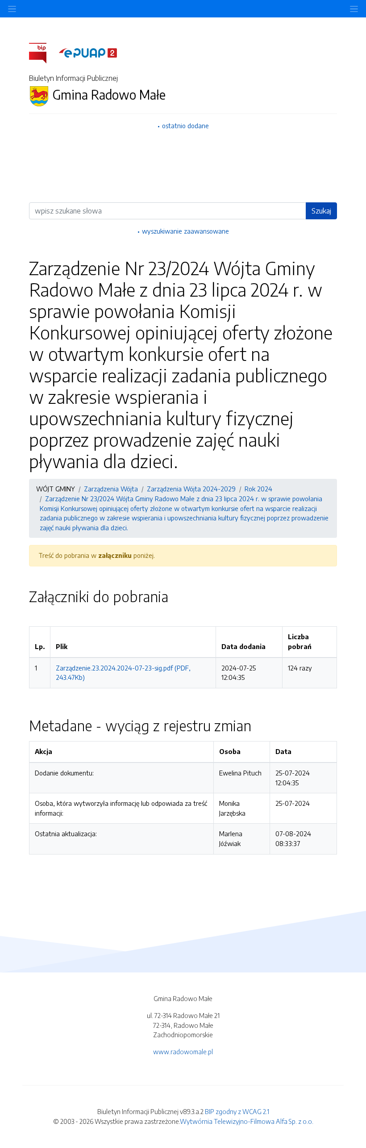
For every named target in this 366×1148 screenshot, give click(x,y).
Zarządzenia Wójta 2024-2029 (191, 489)
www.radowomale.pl (183, 1051)
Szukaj (321, 210)
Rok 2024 (258, 489)
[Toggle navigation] (354, 9)
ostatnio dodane (185, 126)
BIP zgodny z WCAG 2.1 (237, 1111)
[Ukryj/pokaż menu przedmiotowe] (12, 9)
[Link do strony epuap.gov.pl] (88, 52)
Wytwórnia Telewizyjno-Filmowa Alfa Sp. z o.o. (246, 1121)
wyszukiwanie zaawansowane (185, 231)
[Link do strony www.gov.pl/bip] (43, 52)
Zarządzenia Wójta (111, 489)
